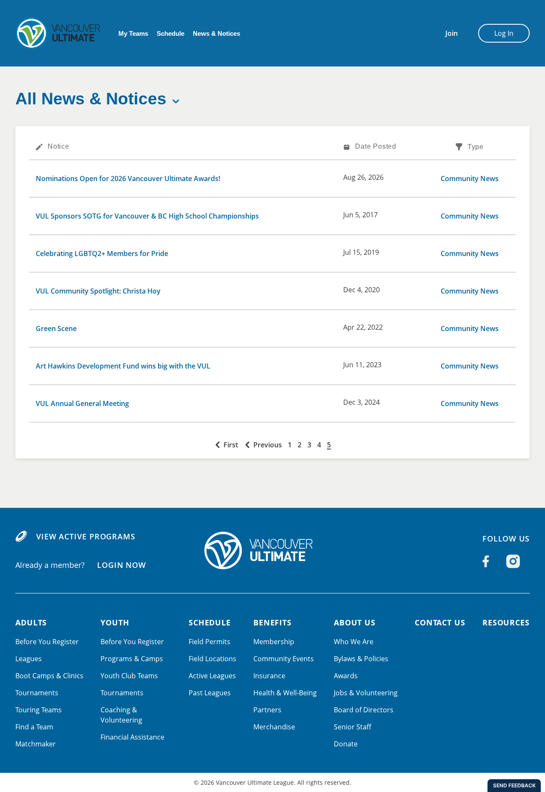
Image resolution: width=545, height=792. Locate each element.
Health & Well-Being (285, 692)
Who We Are (353, 641)
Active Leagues (212, 675)
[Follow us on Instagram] (513, 561)
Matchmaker (35, 744)
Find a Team (34, 727)
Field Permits (209, 641)
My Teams (133, 33)
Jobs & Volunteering (366, 692)
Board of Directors (363, 709)
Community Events (283, 658)
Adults (31, 622)
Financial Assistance (132, 737)
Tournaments (36, 692)
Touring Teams (38, 709)
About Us (355, 622)
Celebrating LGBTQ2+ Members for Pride (102, 253)
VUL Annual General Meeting (82, 403)
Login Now (121, 565)
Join (451, 33)
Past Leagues (210, 692)
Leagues (28, 658)
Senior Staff (352, 727)
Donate (346, 744)
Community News (470, 178)
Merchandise (274, 727)
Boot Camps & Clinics (49, 675)
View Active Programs (85, 536)
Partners (267, 709)
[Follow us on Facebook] (485, 561)
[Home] (272, 550)
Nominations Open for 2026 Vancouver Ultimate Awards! (128, 178)
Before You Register (47, 641)
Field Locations (212, 658)
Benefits (272, 622)
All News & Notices (90, 98)
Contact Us (440, 622)
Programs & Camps (131, 658)
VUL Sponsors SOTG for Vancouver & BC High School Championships (147, 216)
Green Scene (56, 328)
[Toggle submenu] (175, 101)
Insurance (269, 675)
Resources (506, 622)
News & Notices (216, 33)
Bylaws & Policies (361, 658)
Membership (273, 641)
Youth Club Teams (129, 675)
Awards (346, 675)
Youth (114, 622)
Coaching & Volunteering (121, 715)
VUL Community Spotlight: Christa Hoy (98, 291)
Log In (503, 33)
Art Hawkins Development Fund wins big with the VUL (123, 366)
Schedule (170, 33)
